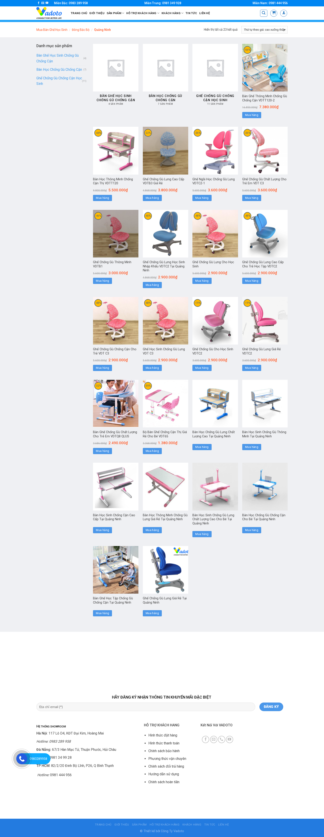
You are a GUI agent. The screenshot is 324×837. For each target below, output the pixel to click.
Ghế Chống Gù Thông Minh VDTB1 (112, 264)
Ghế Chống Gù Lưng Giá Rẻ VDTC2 (261, 351)
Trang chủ (79, 13)
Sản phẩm (114, 13)
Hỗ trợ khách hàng (141, 13)
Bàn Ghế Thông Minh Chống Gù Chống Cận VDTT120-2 (264, 98)
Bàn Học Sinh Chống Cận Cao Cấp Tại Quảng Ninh (114, 517)
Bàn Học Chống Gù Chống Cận (59, 69)
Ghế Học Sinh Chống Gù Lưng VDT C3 (164, 351)
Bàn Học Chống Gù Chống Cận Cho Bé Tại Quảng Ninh (263, 517)
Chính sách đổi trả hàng (166, 766)
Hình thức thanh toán (163, 743)
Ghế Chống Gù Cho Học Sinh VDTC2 (212, 351)
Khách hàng (171, 13)
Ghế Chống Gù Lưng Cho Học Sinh (213, 264)
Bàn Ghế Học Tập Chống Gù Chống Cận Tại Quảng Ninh (113, 600)
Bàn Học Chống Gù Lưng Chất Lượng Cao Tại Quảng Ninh (213, 434)
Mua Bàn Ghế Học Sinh (51, 30)
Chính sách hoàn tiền (163, 782)
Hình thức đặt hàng (162, 735)
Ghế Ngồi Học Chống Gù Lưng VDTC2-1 (213, 181)
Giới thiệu (96, 13)
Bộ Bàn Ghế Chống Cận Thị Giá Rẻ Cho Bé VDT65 (165, 434)
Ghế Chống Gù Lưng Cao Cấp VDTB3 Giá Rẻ (163, 181)
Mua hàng (251, 115)
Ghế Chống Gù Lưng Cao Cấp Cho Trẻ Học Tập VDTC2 (263, 264)
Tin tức (191, 13)
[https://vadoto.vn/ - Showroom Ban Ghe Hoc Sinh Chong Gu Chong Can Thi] (50, 13)
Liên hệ (204, 13)
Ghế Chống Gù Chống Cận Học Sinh (59, 81)
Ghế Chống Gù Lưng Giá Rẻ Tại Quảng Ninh (165, 600)
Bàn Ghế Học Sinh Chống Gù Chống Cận (57, 58)
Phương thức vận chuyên (167, 759)
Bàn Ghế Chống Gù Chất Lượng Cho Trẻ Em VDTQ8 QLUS (115, 434)
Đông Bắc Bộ (80, 30)
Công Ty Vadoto (172, 831)
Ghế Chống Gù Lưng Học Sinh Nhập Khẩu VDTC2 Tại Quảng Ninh (164, 266)
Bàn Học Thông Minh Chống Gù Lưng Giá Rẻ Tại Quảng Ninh (165, 517)
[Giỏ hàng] (273, 13)
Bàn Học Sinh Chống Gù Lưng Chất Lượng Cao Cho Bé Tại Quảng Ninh (213, 519)
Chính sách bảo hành (164, 751)
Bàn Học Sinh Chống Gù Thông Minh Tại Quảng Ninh (264, 434)
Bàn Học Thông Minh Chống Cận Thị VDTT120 (113, 181)
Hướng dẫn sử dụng (163, 774)
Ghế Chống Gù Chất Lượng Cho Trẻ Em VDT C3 (264, 181)
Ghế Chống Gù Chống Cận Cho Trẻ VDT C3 (114, 351)
